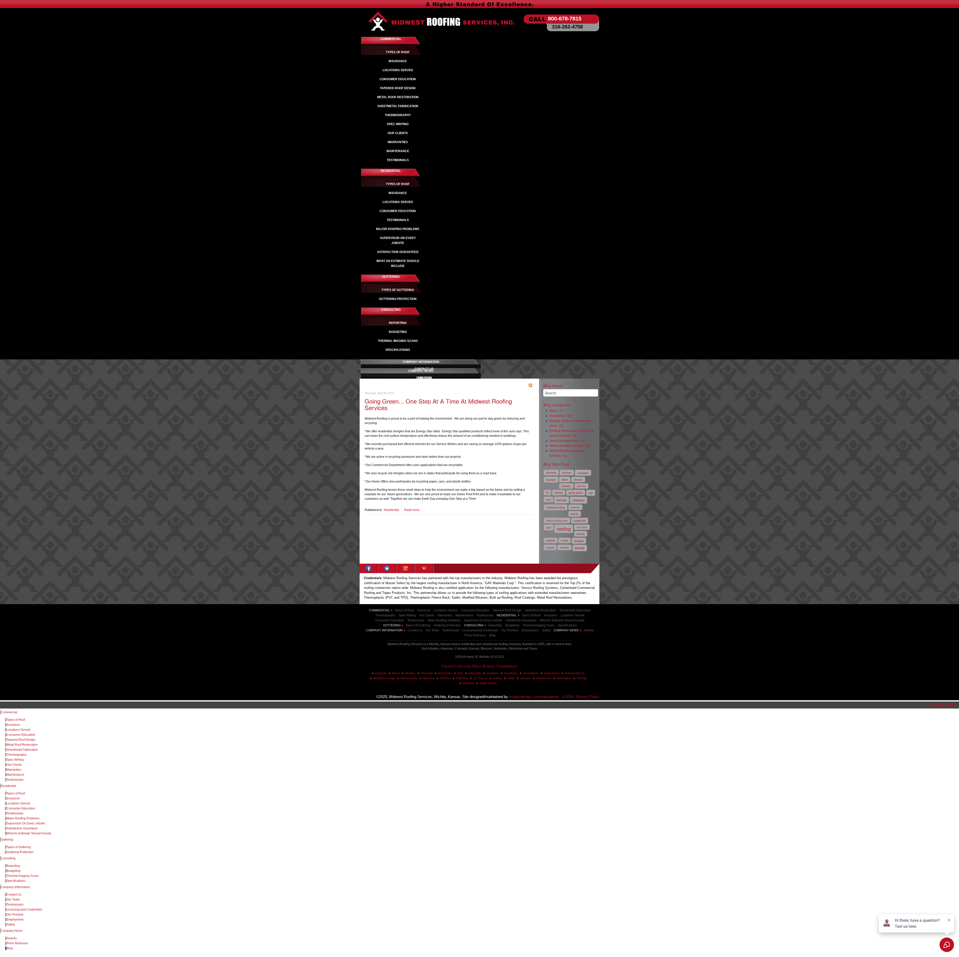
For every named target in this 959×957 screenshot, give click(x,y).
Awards (589, 630)
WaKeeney (543, 678)
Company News (566, 630)
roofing (564, 528)
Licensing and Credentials (24, 909)
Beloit (396, 673)
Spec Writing (15, 759)
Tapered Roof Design (20, 739)
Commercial (9, 712)
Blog (492, 635)
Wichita (582, 678)
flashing (559, 492)
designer (578, 479)
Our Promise (509, 630)
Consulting (8, 858)
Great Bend (530, 673)
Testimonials (450, 630)
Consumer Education (475, 610)
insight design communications (535, 697)
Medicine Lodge (384, 678)
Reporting (13, 866)
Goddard (492, 673)
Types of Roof (404, 610)
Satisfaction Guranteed (21, 828)
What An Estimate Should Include (28, 833)
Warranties (13, 769)
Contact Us (415, 630)
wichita (579, 548)
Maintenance (15, 774)
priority (574, 514)
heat (548, 499)
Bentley (410, 673)
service (581, 534)
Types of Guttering (18, 847)
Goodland (510, 673)
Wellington (564, 678)
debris (565, 479)
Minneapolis (409, 678)
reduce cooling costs (557, 520)
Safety (546, 630)
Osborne (462, 678)
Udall (510, 678)
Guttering (7, 839)
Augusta (380, 673)
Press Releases (475, 635)
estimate (581, 486)
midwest (578, 500)
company (583, 473)
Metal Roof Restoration (22, 744)
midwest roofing (555, 507)
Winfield (468, 683)
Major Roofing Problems (22, 818)
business (566, 472)
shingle (564, 540)
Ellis (460, 673)
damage (551, 479)
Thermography (16, 754)
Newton (445, 678)
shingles (579, 541)
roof (548, 527)
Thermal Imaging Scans (22, 876)
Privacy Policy (587, 697)
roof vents (582, 527)
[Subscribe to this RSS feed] (530, 385)
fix (547, 492)
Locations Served (446, 610)
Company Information (384, 630)
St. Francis (480, 678)
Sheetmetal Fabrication (22, 749)
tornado (550, 547)
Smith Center (488, 683)
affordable (551, 472)
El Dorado (445, 673)
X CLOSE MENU (942, 705)
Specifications (15, 881)
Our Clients (14, 764)
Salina (497, 678)
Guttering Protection (19, 852)
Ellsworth (475, 673)
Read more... (413, 509)
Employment (530, 630)
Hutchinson (551, 673)
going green (576, 492)
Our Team (432, 630)
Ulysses (525, 678)
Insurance (424, 610)
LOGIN (568, 697)
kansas (561, 500)
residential (580, 520)
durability (566, 486)
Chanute (427, 673)
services (550, 540)
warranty (564, 547)
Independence (575, 673)
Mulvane (429, 678)
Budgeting (13, 871)
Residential (391, 509)
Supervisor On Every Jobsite (25, 823)
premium (575, 507)
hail (591, 493)
